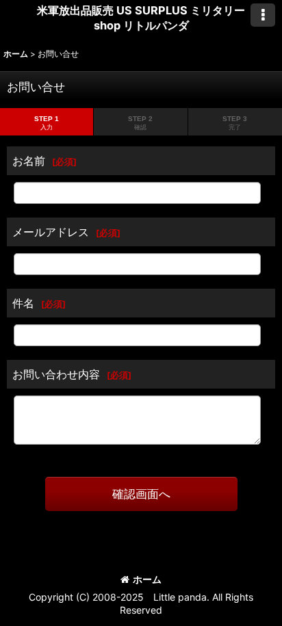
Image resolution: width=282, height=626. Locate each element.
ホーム (147, 579)
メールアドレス (50, 232)
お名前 (28, 161)
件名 (23, 303)
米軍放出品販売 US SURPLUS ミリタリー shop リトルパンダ (141, 17)
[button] (263, 15)
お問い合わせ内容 (56, 374)
